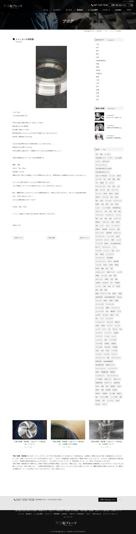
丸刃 (105, 179)
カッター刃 (105, 197)
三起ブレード (99, 211)
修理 (112, 222)
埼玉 (97, 99)
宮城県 (105, 300)
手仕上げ (115, 329)
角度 (97, 218)
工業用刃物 (108, 232)
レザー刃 (102, 190)
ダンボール (112, 229)
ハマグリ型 (114, 350)
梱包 (115, 275)
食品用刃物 (116, 382)
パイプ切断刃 (99, 379)
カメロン (111, 183)
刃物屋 (120, 293)
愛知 (101, 290)
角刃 (101, 218)
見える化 (98, 404)
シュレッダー (108, 332)
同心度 (97, 325)
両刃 (97, 318)
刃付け (97, 350)
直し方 (109, 261)
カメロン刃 (108, 200)
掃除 (116, 279)
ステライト (110, 325)
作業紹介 (14, 225)
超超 (110, 218)
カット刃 (117, 325)
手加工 (107, 350)
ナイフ (102, 318)
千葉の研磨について (101, 158)
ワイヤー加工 (99, 343)
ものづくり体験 (104, 397)
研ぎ (107, 268)
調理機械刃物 (104, 372)
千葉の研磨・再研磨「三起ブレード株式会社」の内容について (100, 510)
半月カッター (117, 232)
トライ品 (107, 336)
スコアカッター (99, 215)
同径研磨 (104, 229)
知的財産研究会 (117, 207)
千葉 (97, 96)
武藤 (97, 64)
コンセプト (107, 154)
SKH (121, 329)
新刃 (106, 218)
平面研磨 (115, 347)
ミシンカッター (110, 254)
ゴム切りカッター (100, 272)
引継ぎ (97, 390)
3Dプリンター (99, 279)
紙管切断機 (110, 257)
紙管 (107, 204)
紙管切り (98, 229)
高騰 (102, 386)
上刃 (118, 186)
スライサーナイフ (100, 357)
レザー (118, 250)
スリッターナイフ (100, 236)
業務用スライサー (110, 365)
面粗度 (102, 254)
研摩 (112, 240)
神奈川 (119, 175)
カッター (98, 207)
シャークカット (115, 225)
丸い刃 (119, 311)
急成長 (97, 204)
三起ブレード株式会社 (101, 175)
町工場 (97, 268)
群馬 (109, 179)
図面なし (119, 393)
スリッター (112, 175)
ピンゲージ (114, 354)
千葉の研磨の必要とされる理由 (103, 168)
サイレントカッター (101, 368)
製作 (105, 286)
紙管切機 (116, 261)
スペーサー (98, 286)
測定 (106, 340)
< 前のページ (18, 238)
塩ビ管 (97, 386)
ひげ (109, 329)
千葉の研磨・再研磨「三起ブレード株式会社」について (75, 507)
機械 (102, 268)
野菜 (108, 357)
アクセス (98, 161)
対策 (107, 386)
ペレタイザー (99, 332)
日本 (103, 400)
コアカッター (105, 222)
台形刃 (117, 236)
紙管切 (106, 279)
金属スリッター (111, 272)
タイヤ (104, 329)
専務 (97, 67)
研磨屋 (107, 307)
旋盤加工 (113, 343)
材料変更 (112, 386)
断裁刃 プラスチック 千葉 (103, 293)
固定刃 (114, 293)
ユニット (113, 336)
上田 (97, 44)
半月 (106, 211)
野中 (97, 51)
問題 (102, 390)
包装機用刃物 (99, 382)
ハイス (114, 247)
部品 (97, 397)
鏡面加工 (98, 222)
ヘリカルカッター (100, 322)
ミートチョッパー (112, 368)
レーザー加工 (112, 340)
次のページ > (84, 238)
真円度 (103, 325)
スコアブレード (110, 215)
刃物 (97, 225)
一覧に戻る (51, 238)
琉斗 (97, 86)
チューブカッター (100, 257)
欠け (111, 282)
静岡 (97, 190)
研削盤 (97, 275)
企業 (102, 204)
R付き (116, 197)
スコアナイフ (117, 218)
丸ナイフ (107, 240)
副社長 (98, 70)
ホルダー (104, 404)
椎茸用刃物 (98, 361)
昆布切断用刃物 (99, 365)
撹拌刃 (97, 372)
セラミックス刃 (99, 232)
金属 (115, 211)
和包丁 (118, 400)
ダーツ (102, 225)
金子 (97, 47)
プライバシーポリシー (101, 165)
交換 (110, 211)
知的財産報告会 (101, 60)
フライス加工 (99, 347)
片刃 (117, 315)
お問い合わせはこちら (118, 5)
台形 (111, 197)
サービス (110, 158)
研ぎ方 (105, 265)
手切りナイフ (108, 382)
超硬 (114, 179)
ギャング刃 (98, 179)
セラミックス (115, 190)
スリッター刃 (99, 243)
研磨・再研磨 (21, 463)
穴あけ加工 (107, 347)
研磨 (39, 158)
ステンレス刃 (109, 318)
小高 (97, 83)
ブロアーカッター (116, 357)
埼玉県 (111, 265)
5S (113, 286)
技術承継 (108, 390)
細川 (97, 54)
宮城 (97, 93)
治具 (111, 268)
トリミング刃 (110, 236)
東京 (114, 186)
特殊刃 (118, 222)
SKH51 (119, 386)
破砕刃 (111, 193)
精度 (121, 397)
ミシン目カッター (100, 375)
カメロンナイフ (117, 200)
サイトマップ (68, 517)
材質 (109, 286)
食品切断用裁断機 (108, 361)
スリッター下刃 (99, 311)
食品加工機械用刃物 (110, 297)
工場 (111, 204)
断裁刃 (116, 265)
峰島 (97, 77)
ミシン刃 (118, 240)
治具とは (119, 297)
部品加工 (115, 390)
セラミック (98, 193)
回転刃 (112, 315)
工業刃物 (98, 282)
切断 (118, 229)
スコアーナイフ (115, 307)
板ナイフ (98, 247)
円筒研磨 (117, 282)
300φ (107, 311)
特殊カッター (117, 379)
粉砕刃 (105, 193)
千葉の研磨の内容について (102, 172)
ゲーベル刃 (104, 275)
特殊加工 (98, 393)
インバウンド (110, 400)
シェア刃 (119, 272)
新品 (119, 211)
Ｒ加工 (117, 204)
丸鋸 (112, 250)
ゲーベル (118, 215)
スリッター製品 (106, 207)
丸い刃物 (98, 315)
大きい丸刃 (105, 315)
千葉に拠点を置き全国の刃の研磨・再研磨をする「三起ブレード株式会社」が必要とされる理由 (46, 510)
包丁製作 (98, 400)
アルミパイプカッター (112, 375)
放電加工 (107, 343)
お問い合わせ (105, 161)
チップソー (106, 250)
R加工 (101, 200)
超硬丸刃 (117, 322)
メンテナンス (99, 336)
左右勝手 (116, 332)
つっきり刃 (98, 354)
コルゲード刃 (99, 240)
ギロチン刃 (110, 322)
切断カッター (108, 379)
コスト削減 (112, 393)
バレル (107, 225)
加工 (109, 186)
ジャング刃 (98, 265)
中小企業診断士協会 (115, 243)
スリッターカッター (101, 261)
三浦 (19, 225)
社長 (97, 57)
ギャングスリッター (101, 186)
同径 (97, 200)
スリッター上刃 (99, 304)
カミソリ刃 (98, 300)
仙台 (102, 350)
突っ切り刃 (105, 282)
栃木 (97, 254)
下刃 (97, 183)
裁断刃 (106, 243)
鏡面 (118, 179)
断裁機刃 (112, 372)
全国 (108, 190)
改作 (112, 279)
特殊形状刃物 (99, 297)
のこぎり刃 (98, 250)
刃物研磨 (104, 393)
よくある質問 (118, 158)
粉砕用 (116, 193)
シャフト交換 (113, 397)
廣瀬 (97, 90)
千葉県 (118, 286)
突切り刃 (98, 197)
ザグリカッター (106, 247)
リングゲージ (99, 340)
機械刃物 (113, 311)
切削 (110, 275)
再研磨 (102, 183)
